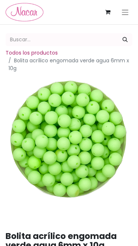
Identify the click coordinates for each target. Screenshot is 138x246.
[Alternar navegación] (125, 12)
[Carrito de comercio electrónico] (108, 12)
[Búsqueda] (125, 39)
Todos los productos (32, 52)
